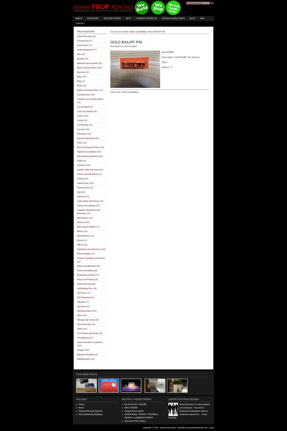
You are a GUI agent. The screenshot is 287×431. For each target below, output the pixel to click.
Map (202, 18)
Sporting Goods (84, 311)
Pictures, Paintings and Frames (91, 258)
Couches (81, 129)
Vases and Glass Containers (90, 342)
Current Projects (146, 18)
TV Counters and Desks (87, 333)
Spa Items (81, 306)
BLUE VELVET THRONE (135, 404)
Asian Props (82, 45)
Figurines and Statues (87, 152)
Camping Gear (83, 95)
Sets (128, 18)
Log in (211, 428)
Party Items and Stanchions (89, 249)
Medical (80, 222)
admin (134, 46)
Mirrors (80, 231)
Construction (83, 125)
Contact (80, 23)
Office (79, 245)
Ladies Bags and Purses (88, 201)
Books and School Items (88, 90)
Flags (79, 161)
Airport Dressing (84, 36)
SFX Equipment (84, 297)
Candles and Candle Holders (90, 99)
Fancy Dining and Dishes (88, 147)
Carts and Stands (85, 111)
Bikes (79, 77)
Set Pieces (82, 293)
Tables (80, 329)
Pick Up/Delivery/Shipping (90, 414)
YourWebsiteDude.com (197, 428)
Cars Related (83, 107)
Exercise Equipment (86, 138)
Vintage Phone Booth (134, 411)
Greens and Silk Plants (87, 174)
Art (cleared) (82, 41)
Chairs (80, 116)
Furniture (81, 165)
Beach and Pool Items (87, 68)
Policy (81, 404)
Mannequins (82, 218)
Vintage (80, 350)
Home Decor (83, 183)
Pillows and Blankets (86, 266)
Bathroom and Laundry (87, 63)
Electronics (82, 134)
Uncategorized (83, 338)
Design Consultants (173, 18)
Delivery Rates (112, 18)
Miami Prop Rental (127, 8)
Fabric (80, 143)
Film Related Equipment (88, 156)
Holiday (80, 179)
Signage (81, 302)
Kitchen (80, 196)
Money (80, 240)
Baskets (80, 59)
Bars (79, 54)
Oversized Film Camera (135, 421)
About (78, 18)
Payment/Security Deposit (90, 411)
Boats (79, 86)
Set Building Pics (84, 288)
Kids (79, 192)
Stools (80, 315)
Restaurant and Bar (86, 275)
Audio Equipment (85, 50)
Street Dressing (84, 324)
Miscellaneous (83, 236)
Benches (81, 72)
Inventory (93, 18)
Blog (192, 18)
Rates (81, 408)
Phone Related (84, 254)
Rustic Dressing (84, 284)
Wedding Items (84, 359)
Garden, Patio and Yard (87, 170)
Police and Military (130, 92)
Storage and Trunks (86, 320)
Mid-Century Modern (86, 227)
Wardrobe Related (85, 354)
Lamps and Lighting (86, 205)
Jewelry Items (83, 188)
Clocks (80, 120)
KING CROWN (131, 408)
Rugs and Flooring (85, 279)
